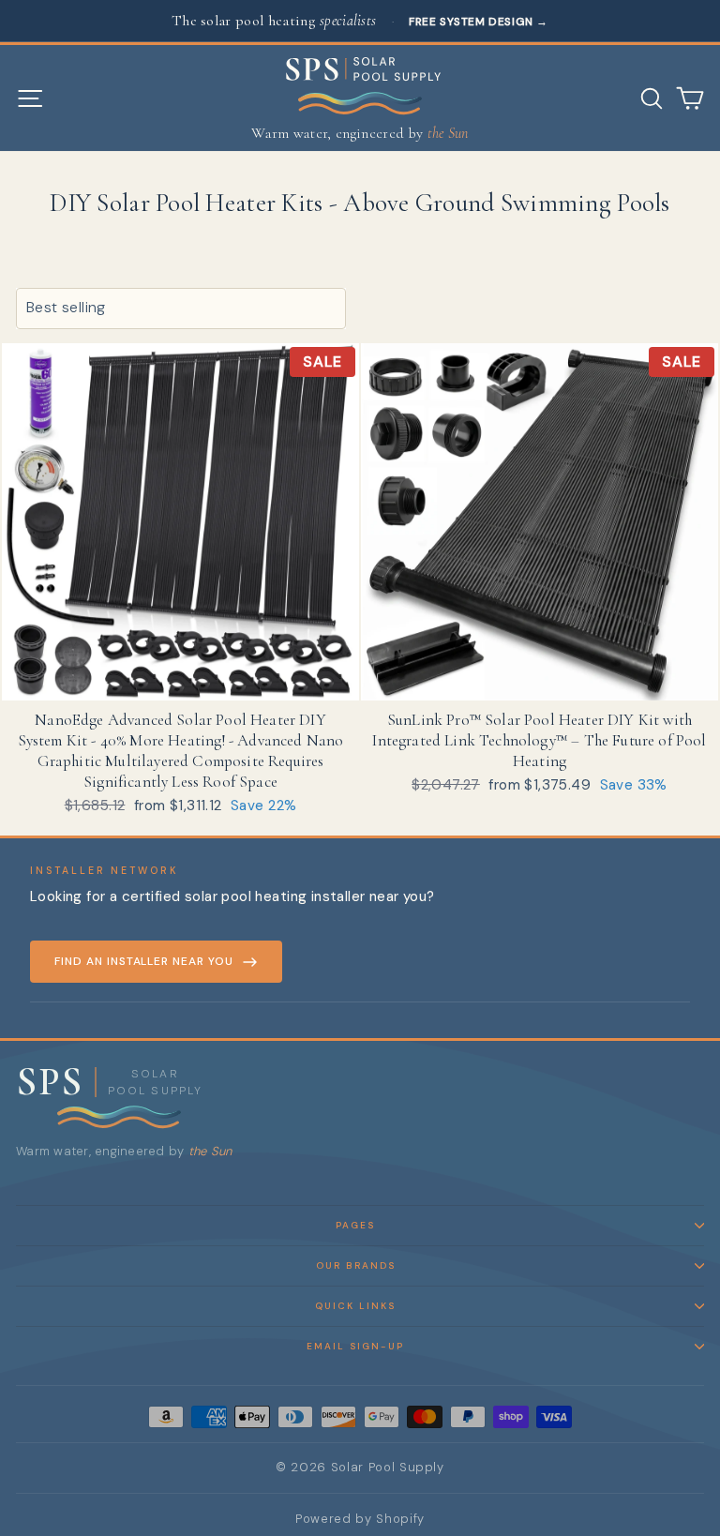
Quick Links (355, 1306)
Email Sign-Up (355, 1346)
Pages (355, 1225)
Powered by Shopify (360, 1519)
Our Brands (356, 1265)
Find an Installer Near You (143, 961)
